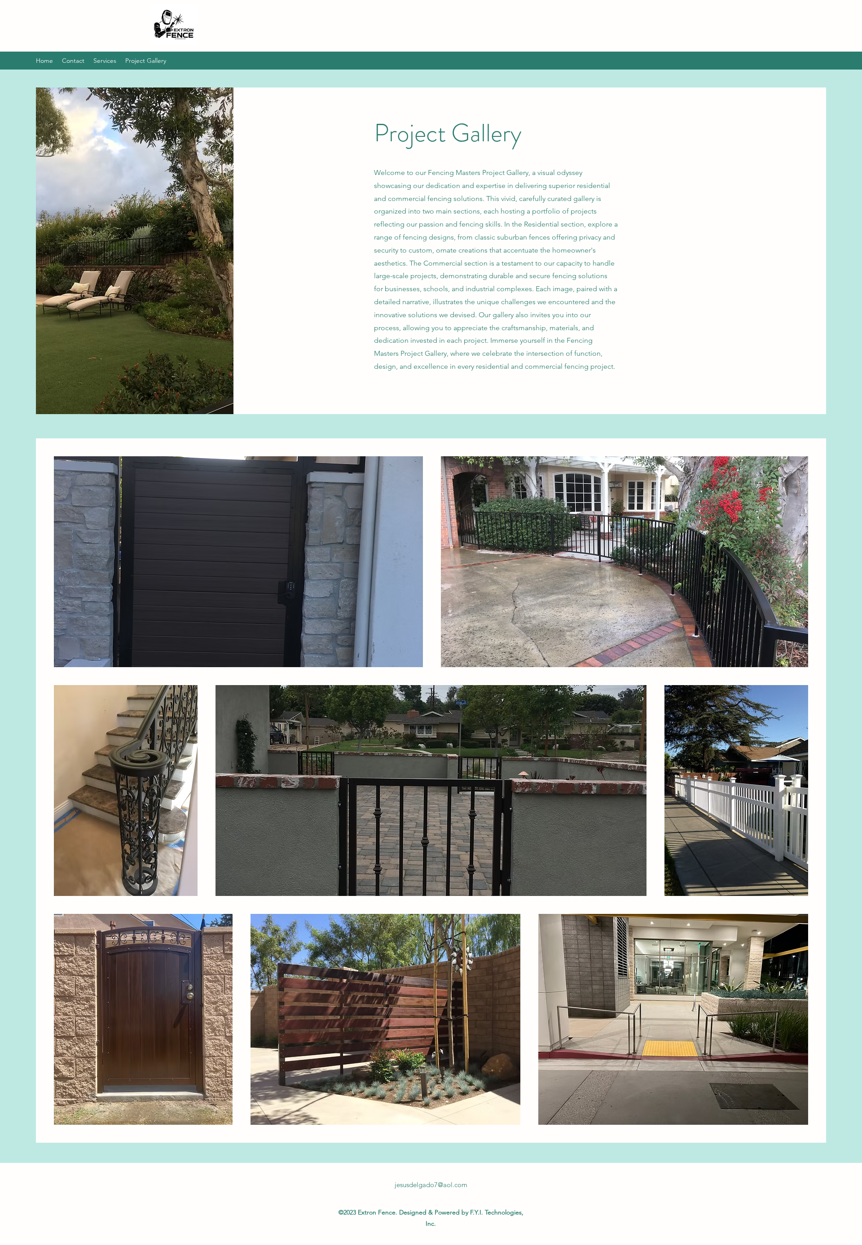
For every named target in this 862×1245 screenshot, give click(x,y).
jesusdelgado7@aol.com (431, 1184)
